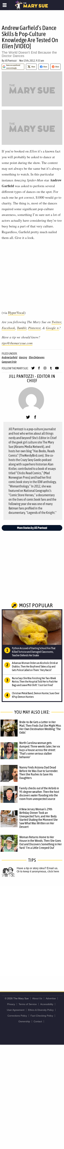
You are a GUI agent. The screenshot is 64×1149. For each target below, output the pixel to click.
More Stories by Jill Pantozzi (32, 528)
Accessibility (46, 1004)
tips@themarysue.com (17, 343)
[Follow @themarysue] (33, 369)
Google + (52, 328)
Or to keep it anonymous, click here (38, 871)
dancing (23, 357)
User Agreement (15, 1010)
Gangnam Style (9, 361)
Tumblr (21, 328)
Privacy (11, 1004)
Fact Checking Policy (42, 1015)
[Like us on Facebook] (39, 369)
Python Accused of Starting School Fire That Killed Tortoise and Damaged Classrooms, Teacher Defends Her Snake (33, 652)
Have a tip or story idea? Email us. (37, 868)
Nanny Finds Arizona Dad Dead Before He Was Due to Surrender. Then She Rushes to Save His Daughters (38, 772)
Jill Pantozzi (11, 60)
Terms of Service (28, 1004)
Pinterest (34, 328)
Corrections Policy (17, 1015)
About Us (37, 998)
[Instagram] (45, 369)
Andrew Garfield (9, 357)
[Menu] (4, 5)
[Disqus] (32, 930)
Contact (38, 1021)
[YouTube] (57, 369)
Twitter (56, 322)
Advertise (51, 998)
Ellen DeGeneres (37, 357)
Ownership (24, 1021)
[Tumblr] (51, 369)
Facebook (8, 328)
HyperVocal (16, 312)
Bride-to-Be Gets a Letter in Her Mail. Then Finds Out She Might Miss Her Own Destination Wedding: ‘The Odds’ (40, 727)
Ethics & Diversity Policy (41, 1010)
